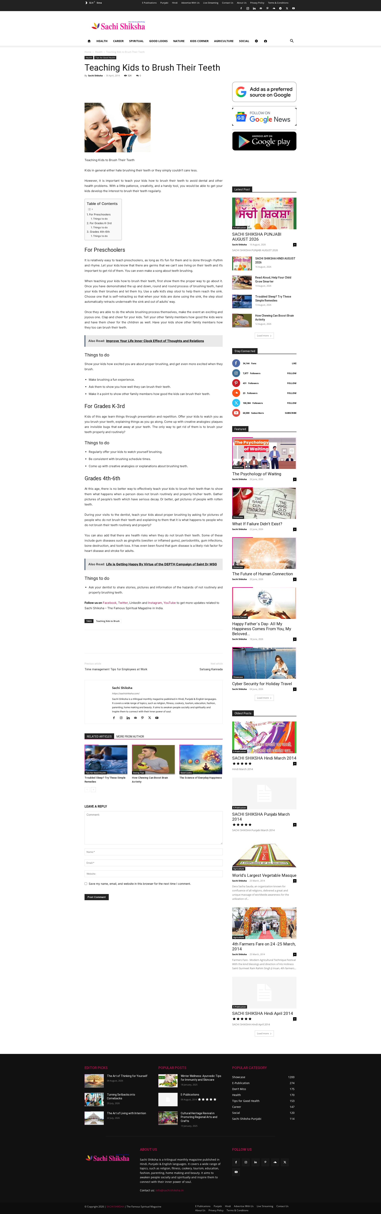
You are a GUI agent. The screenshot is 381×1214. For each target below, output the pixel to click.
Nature (179, 41)
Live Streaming (210, 2)
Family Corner (240, 617)
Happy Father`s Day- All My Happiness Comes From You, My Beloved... (261, 628)
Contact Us (227, 2)
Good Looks (158, 41)
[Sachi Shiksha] (107, 1157)
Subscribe (290, 412)
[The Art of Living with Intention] (94, 1118)
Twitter (123, 603)
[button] (291, 41)
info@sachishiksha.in (170, 1190)
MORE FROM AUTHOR (130, 736)
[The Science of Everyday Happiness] (201, 759)
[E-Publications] (168, 1099)
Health (102, 41)
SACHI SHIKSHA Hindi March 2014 (264, 758)
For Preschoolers (100, 214)
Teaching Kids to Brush (108, 620)
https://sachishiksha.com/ (126, 693)
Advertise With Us (190, 2)
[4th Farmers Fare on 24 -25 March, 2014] (264, 923)
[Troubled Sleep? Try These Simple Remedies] (106, 759)
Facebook (109, 603)
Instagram (155, 603)
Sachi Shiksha (95, 75)
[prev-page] (87, 789)
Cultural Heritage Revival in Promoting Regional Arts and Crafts (199, 1117)
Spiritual (136, 41)
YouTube (170, 603)
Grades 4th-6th (100, 231)
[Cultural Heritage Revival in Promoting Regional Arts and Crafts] (168, 1118)
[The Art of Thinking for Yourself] (94, 1081)
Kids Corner (199, 41)
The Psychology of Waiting (256, 474)
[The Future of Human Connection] (264, 553)
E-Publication (239, 227)
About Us (241, 2)
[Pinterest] (267, 8)
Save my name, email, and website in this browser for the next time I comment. (140, 883)
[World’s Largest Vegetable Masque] (264, 854)
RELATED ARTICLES (99, 736)
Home (88, 52)
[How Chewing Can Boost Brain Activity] (153, 759)
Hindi (175, 2)
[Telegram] (280, 8)
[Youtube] (293, 8)
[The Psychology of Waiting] (264, 453)
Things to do (100, 218)
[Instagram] (248, 8)
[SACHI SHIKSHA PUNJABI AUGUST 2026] (264, 213)
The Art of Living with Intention (126, 1113)
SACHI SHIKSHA (115, 1206)
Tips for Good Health (105, 57)
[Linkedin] (254, 8)
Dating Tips (138, 772)
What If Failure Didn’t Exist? (257, 524)
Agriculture (224, 41)
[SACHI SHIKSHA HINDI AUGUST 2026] (242, 263)
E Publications (149, 2)
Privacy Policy (257, 2)
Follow (291, 373)
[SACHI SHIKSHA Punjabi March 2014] (264, 793)
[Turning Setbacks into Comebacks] (94, 1099)
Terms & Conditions (278, 2)
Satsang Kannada (211, 669)
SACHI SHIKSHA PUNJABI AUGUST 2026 (256, 237)
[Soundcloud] (274, 8)
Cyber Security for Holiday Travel (262, 683)
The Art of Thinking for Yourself (127, 1076)
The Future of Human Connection (262, 573)
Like (294, 363)
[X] (287, 8)
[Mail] (261, 8)
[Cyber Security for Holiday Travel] (264, 663)
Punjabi (164, 2)
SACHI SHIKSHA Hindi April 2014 (262, 1013)
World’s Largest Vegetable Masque (264, 875)
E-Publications (190, 1094)
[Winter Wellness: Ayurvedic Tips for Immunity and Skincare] (168, 1081)
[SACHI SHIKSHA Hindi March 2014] (264, 737)
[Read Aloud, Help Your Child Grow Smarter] (242, 282)
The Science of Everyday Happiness (200, 777)
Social (244, 41)
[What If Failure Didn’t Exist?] (264, 503)
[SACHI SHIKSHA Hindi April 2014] (264, 992)
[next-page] (93, 789)
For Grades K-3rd (101, 223)
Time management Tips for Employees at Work (116, 669)
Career (118, 41)
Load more (263, 335)
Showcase (238, 467)
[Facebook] (241, 8)
